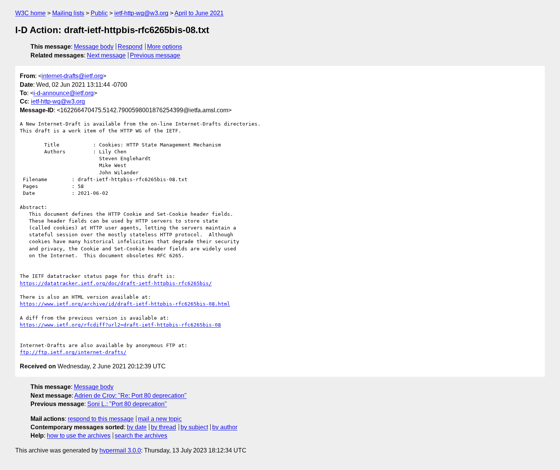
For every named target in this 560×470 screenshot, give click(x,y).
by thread (163, 427)
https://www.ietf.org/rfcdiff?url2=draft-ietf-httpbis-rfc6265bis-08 (120, 325)
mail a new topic (160, 419)
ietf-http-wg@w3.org (141, 13)
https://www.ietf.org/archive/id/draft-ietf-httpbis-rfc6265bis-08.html (125, 304)
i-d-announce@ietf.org (64, 93)
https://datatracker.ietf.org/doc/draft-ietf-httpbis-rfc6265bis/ (116, 283)
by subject (194, 427)
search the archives (141, 435)
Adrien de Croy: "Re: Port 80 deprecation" (130, 395)
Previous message (155, 55)
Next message (106, 55)
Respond (130, 46)
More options (164, 46)
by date (137, 427)
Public (99, 13)
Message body (94, 46)
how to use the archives (78, 435)
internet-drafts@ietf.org (72, 76)
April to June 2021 (199, 13)
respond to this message (101, 419)
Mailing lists (68, 13)
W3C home (30, 13)
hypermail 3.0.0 (120, 450)
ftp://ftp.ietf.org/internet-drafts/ (73, 352)
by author (224, 427)
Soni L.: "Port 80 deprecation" (127, 404)
